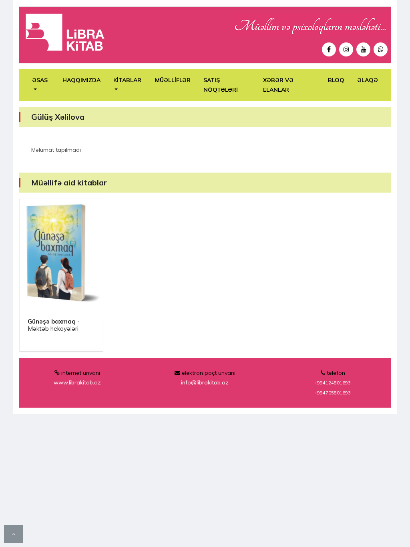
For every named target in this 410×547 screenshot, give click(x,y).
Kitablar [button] (127, 80)
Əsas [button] (40, 80)
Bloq (336, 80)
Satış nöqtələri (220, 84)
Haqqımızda (81, 80)
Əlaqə (367, 80)
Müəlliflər (173, 80)
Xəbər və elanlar (278, 84)
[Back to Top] (13, 534)
